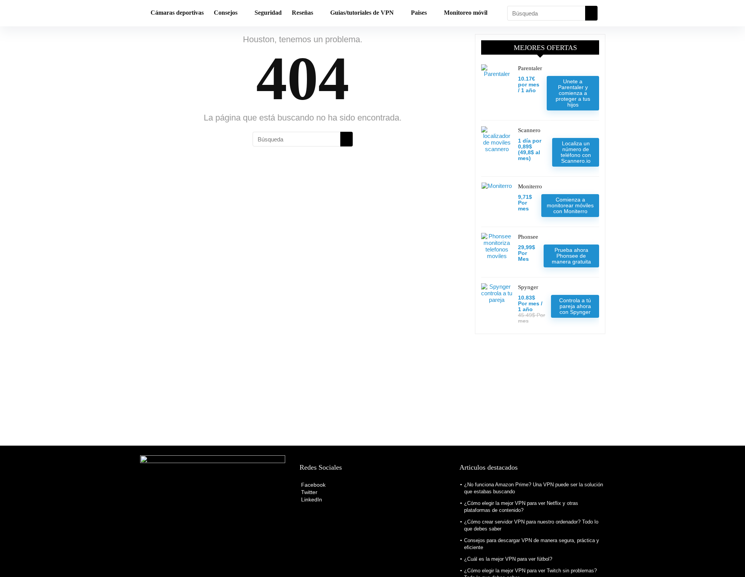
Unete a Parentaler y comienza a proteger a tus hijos (573, 93)
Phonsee (528, 237)
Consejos (225, 12)
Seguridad (268, 12)
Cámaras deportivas (177, 12)
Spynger (528, 287)
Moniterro (530, 186)
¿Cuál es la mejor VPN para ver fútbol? (508, 559)
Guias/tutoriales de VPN (362, 12)
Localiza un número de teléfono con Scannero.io (576, 152)
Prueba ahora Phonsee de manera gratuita (571, 256)
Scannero (529, 130)
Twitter (308, 492)
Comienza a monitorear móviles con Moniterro (570, 205)
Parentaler (530, 68)
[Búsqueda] (591, 13)
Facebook (313, 485)
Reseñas (302, 12)
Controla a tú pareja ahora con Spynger (575, 306)
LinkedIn (311, 499)
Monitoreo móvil (465, 12)
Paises (419, 12)
